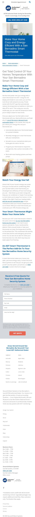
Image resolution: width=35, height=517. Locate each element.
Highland (8, 355)
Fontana (8, 375)
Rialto (19, 355)
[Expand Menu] (17, 11)
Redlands (20, 362)
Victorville (8, 358)
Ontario (8, 378)
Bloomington (21, 378)
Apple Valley (21, 358)
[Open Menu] (3, 2)
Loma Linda (21, 372)
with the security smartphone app (12, 201)
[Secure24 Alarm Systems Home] (17, 8)
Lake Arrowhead (22, 382)
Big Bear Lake (22, 368)
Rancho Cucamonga (11, 382)
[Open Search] (30, 2)
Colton (7, 372)
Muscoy (8, 362)
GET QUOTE (17, 333)
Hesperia (8, 368)
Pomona (8, 365)
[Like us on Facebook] (3, 488)
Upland (20, 375)
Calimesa (20, 365)
